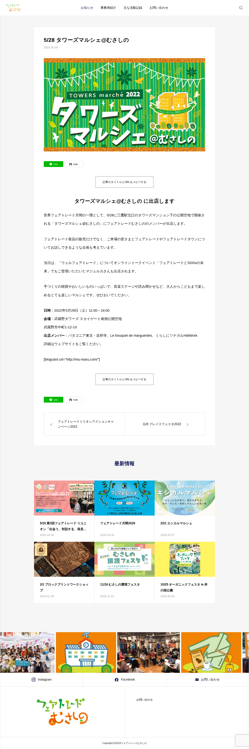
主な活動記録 (133, 7)
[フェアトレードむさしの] (13, 8)
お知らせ (87, 7)
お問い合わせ (159, 7)
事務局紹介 (108, 7)
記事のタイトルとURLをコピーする (124, 182)
